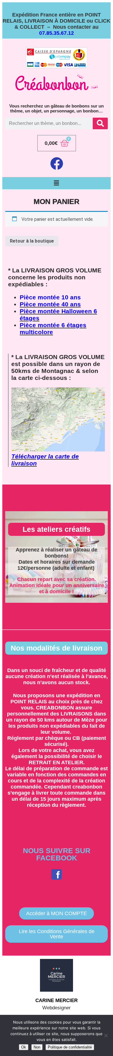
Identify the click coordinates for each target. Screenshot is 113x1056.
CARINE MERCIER (56, 1000)
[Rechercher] (100, 123)
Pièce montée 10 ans (50, 297)
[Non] (106, 1035)
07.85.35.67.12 (56, 33)
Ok (23, 1047)
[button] (56, 183)
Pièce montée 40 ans (50, 304)
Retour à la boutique (32, 241)
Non (37, 1047)
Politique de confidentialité (70, 1047)
